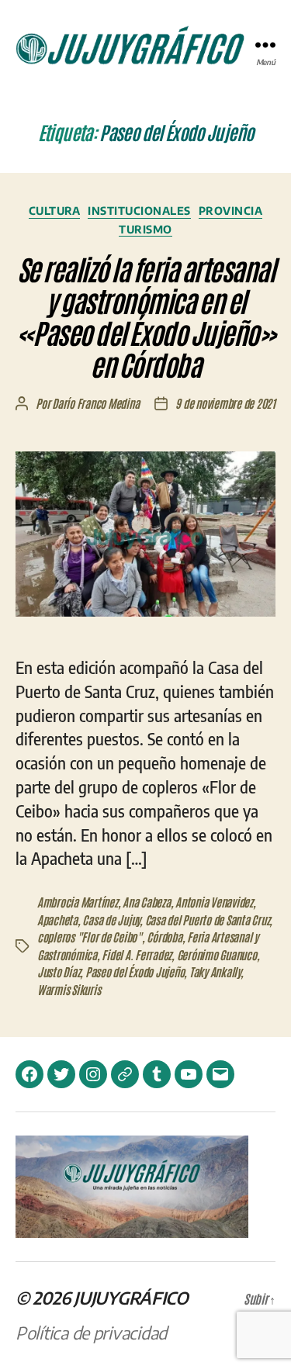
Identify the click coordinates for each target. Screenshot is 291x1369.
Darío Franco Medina (95, 403)
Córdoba (164, 936)
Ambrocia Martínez (77, 901)
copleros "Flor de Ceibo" (89, 936)
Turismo (145, 229)
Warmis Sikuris (68, 989)
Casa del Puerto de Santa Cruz (207, 919)
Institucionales (139, 210)
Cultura (55, 210)
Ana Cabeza (146, 901)
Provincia (231, 210)
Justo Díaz (58, 971)
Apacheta (57, 919)
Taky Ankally (215, 971)
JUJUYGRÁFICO (131, 1298)
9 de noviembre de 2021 (225, 403)
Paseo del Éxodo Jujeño (134, 971)
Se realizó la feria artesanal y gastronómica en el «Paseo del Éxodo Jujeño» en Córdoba (145, 316)
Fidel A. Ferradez (136, 954)
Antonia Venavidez (214, 901)
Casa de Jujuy (111, 919)
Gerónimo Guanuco (217, 954)
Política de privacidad (91, 1332)
